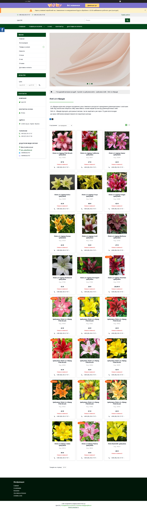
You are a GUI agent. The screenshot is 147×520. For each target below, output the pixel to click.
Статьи (21, 55)
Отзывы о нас (18, 495)
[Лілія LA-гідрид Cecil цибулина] (89, 224)
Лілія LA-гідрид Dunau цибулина (62, 237)
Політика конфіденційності (83, 505)
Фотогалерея (23, 43)
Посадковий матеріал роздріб (66, 92)
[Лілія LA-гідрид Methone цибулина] (117, 224)
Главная (22, 26)
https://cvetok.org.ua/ (27, 147)
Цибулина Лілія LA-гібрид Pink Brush (62, 320)
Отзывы (21, 63)
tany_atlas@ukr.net (26, 150)
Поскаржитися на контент (68, 505)
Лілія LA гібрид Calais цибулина (62, 444)
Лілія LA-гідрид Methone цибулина (117, 237)
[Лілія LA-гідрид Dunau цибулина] (62, 224)
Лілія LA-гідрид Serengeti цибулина (89, 278)
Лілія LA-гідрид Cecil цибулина (89, 237)
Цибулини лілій (101, 92)
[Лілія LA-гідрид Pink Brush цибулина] (62, 141)
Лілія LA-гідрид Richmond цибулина (62, 278)
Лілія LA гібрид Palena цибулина (90, 444)
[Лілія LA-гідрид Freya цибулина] (89, 182)
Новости (22, 51)
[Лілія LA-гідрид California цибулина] (89, 141)
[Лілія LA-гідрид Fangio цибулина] (117, 182)
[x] (52, 119)
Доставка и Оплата (20, 493)
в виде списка (129, 125)
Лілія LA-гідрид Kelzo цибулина (62, 195)
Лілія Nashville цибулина (117, 444)
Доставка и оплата (74, 26)
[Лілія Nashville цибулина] (117, 431)
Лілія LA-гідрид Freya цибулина (90, 195)
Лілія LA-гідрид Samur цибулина (117, 154)
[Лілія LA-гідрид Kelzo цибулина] (62, 182)
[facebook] (50, 119)
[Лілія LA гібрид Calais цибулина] (62, 431)
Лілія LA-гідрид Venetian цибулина (117, 278)
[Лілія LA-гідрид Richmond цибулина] (62, 265)
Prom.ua (83, 503)
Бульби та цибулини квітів (86, 92)
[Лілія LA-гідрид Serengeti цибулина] (89, 265)
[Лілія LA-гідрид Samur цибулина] (117, 141)
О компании (17, 488)
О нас (50, 26)
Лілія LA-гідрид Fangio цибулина (116, 195)
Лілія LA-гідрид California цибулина (89, 154)
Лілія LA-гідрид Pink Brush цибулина (62, 154)
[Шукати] (127, 20)
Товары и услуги (35, 26)
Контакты (59, 26)
